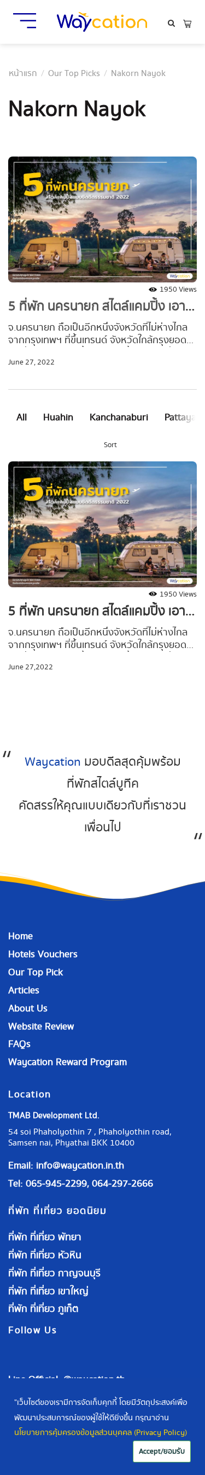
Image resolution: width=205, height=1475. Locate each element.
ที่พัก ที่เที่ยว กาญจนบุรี (54, 1273)
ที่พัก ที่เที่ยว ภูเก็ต (43, 1309)
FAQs (19, 1044)
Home (20, 936)
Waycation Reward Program (67, 1062)
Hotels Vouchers (43, 954)
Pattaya (180, 417)
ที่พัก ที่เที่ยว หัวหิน (44, 1255)
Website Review (41, 1026)
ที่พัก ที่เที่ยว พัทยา (44, 1237)
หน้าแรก (23, 73)
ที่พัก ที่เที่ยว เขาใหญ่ (48, 1291)
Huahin (58, 417)
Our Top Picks (74, 73)
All (21, 417)
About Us (28, 1008)
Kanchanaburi (119, 417)
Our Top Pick (35, 972)
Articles (23, 990)
